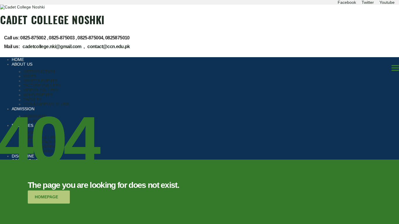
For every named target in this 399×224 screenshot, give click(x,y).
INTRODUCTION (39, 71)
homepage (46, 197)
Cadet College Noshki (52, 19)
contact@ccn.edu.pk (108, 46)
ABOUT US (22, 64)
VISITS (29, 76)
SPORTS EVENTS (40, 80)
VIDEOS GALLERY (40, 90)
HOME (18, 59)
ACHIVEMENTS (38, 94)
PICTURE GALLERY (42, 85)
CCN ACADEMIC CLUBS (46, 104)
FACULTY (32, 99)
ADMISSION (23, 108)
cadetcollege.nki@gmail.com (51, 46)
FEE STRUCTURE (40, 120)
